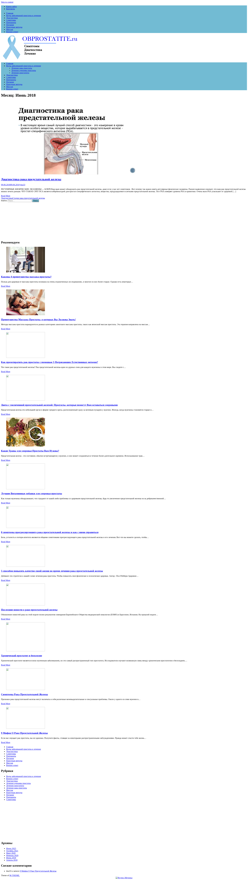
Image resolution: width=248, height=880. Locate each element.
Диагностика (12, 18)
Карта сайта (11, 6)
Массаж (9, 29)
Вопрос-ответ (12, 32)
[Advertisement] (78, 220)
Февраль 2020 (12, 855)
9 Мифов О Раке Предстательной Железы (24, 733)
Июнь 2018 (11, 858)
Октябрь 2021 (12, 851)
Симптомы (11, 20)
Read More (5, 196)
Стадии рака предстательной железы (29, 198)
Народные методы (14, 27)
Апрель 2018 (11, 860)
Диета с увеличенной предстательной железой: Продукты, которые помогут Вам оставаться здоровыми (59, 405)
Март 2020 (11, 853)
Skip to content (7, 2)
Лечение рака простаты (21, 68)
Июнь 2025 (11, 848)
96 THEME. (14, 875)
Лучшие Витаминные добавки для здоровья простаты (31, 493)
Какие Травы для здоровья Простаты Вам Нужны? (30, 450)
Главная (9, 13)
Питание (10, 25)
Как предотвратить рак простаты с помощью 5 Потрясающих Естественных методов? (49, 362)
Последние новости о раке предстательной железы (29, 609)
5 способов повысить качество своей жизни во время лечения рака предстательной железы (52, 571)
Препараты (11, 22)
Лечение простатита (20, 73)
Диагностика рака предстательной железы (31, 179)
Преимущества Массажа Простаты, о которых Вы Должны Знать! (38, 319)
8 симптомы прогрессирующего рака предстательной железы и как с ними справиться (49, 532)
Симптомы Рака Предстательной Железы (24, 694)
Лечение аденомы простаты (23, 70)
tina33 (22, 185)
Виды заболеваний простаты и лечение (23, 15)
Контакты (10, 9)
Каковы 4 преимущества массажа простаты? (26, 276)
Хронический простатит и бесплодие (21, 655)
